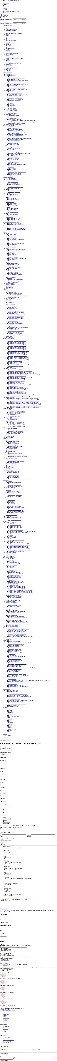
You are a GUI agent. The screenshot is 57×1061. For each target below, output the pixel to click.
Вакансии (5, 8)
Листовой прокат (7, 1037)
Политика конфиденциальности (7, 1010)
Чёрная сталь (6, 1026)
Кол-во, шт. (31, 825)
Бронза (4, 1032)
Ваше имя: (3, 1049)
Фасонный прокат (7, 1041)
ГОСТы (4, 5)
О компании (6, 3)
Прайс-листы (6, 6)
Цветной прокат (6, 1042)
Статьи (4, 1019)
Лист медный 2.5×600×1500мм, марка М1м (10, 978)
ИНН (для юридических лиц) (7, 838)
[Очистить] (26, 19)
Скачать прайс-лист (4, 960)
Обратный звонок (4, 14)
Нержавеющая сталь (7, 1027)
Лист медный (3, 793)
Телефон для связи (17, 1058)
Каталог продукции (7, 25)
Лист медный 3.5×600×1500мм (7, 999)
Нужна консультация (5, 911)
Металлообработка (7, 72)
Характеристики (6, 818)
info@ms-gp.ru (3, 16)
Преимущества (6, 821)
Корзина (2, 20)
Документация (6, 823)
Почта (1, 836)
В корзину (9, 827)
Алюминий (5, 1029)
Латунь (4, 1031)
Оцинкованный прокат (8, 1040)
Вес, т (35, 825)
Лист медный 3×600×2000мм (7, 992)
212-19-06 (4, 12)
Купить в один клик (17, 827)
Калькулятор (6, 1021)
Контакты (5, 4)
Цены (4, 817)
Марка (25, 825)
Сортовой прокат (7, 1038)
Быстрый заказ (3, 828)
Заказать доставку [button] (5, 900)
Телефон (29, 836)
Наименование (11, 825)
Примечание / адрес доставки (8, 906)
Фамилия (28, 835)
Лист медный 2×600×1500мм (7, 985)
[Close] (0, 1056)
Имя (1, 835)
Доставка (5, 9)
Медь (4, 1030)
